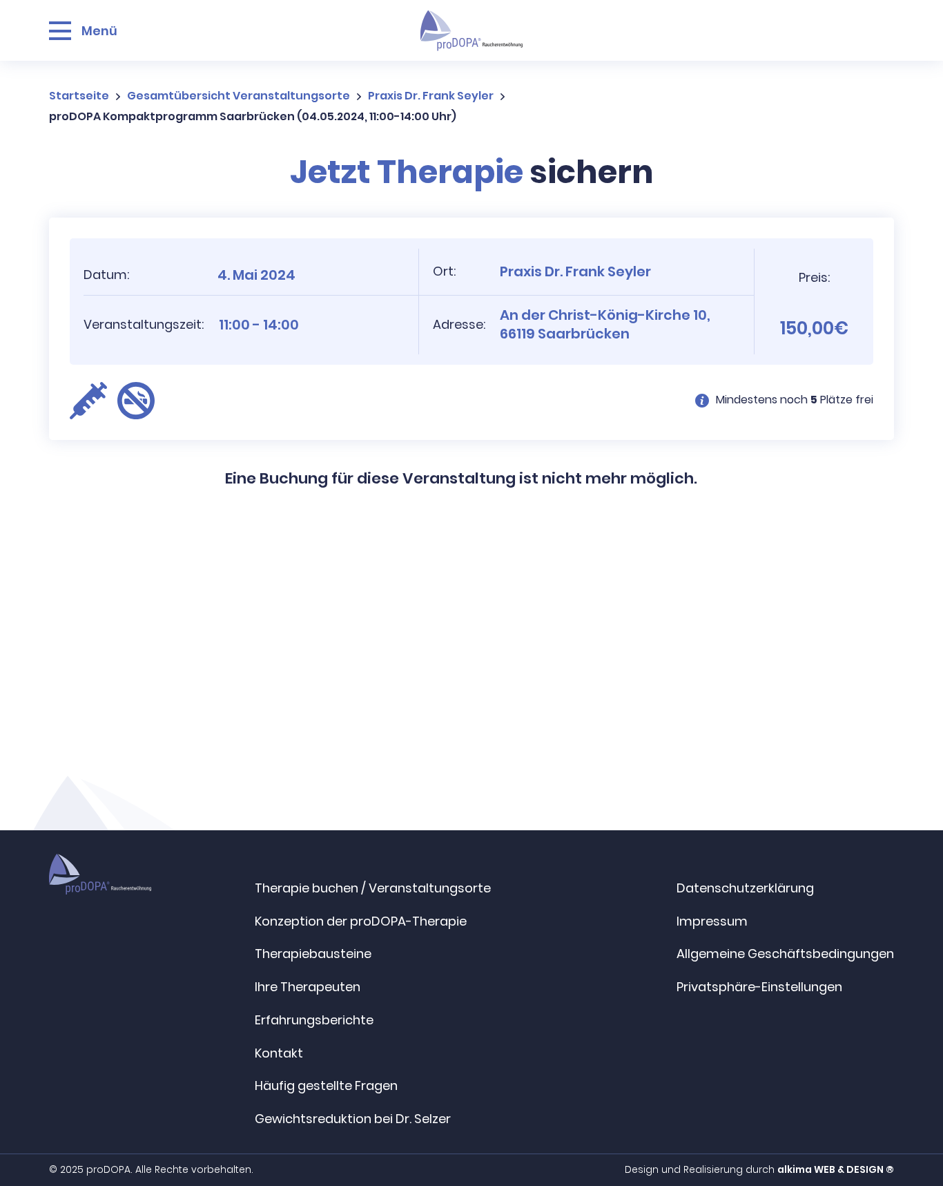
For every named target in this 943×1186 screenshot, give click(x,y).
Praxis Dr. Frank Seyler (431, 96)
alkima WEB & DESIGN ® (835, 1169)
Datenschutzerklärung (745, 888)
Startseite (79, 96)
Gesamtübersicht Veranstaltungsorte (238, 96)
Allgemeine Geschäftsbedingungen (785, 953)
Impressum (712, 921)
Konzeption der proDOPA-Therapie (361, 921)
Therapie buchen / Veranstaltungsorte (373, 888)
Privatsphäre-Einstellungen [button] (759, 986)
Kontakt (279, 1053)
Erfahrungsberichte (314, 1020)
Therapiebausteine (313, 953)
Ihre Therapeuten (307, 986)
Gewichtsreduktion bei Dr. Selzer (353, 1118)
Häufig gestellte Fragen (326, 1085)
